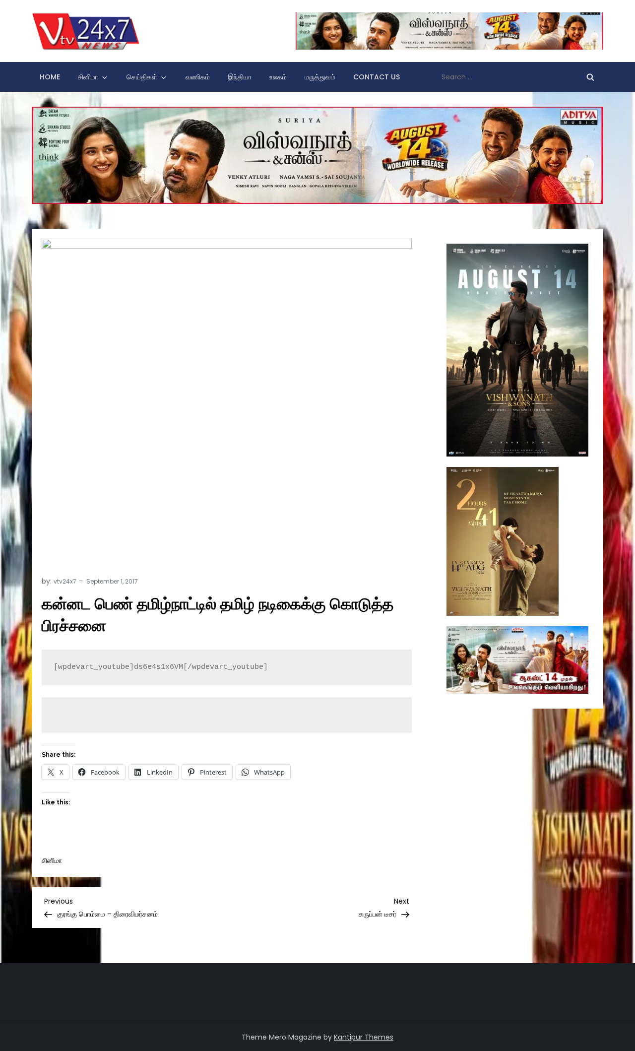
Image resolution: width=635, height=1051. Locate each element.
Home (50, 77)
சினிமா (88, 77)
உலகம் (278, 77)
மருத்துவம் (320, 77)
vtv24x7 (65, 581)
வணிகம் (198, 77)
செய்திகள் (142, 77)
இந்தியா (240, 77)
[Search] (590, 77)
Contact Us (376, 77)
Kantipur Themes (363, 1037)
